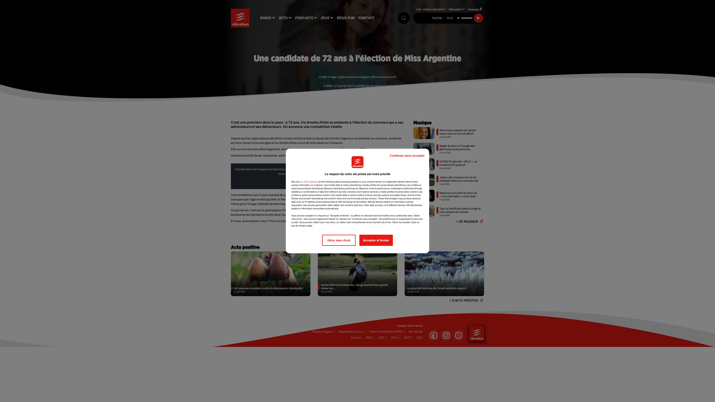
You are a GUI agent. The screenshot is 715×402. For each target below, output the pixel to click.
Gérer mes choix (338, 240)
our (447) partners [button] (309, 181)
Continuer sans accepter (407, 155)
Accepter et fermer (376, 240)
